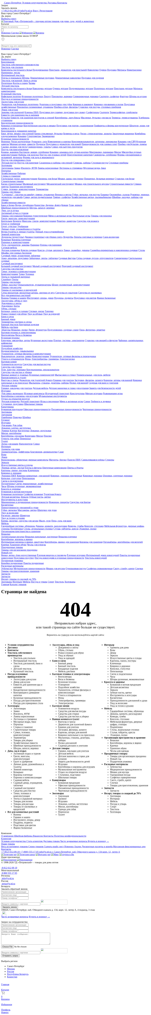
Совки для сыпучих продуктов (67, 147)
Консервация (7, 62)
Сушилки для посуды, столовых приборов (99, 107)
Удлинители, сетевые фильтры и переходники (73, 356)
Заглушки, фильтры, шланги (88, 380)
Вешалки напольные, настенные (41, 536)
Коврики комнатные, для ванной (33, 475)
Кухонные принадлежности (15, 139)
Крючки (5, 544)
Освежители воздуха (11, 364)
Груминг (5, 420)
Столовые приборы (118, 162)
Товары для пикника (101, 216)
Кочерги (17, 221)
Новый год (6, 552)
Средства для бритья (80, 502)
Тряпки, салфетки (62, 197)
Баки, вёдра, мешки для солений (17, 133)
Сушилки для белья (124, 178)
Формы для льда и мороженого (38, 157)
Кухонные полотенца (32, 96)
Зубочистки (7, 568)
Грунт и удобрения (10, 223)
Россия (10, 971)
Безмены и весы (71, 133)
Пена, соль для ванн (61, 521)
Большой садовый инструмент (16, 266)
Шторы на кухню (138, 96)
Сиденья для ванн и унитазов (103, 383)
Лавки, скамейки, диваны (77, 250)
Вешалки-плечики (67, 536)
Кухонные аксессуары (42, 340)
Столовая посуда (99, 162)
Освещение (7, 345)
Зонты (16, 306)
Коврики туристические (35, 216)
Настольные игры (81, 216)
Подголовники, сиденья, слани (63, 330)
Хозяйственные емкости (13, 202)
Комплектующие (9, 274)
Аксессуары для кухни (12, 101)
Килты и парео (20, 83)
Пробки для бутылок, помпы (132, 144)
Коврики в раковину (83, 104)
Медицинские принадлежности (29, 568)
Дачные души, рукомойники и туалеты (20, 229)
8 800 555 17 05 (9, 873)
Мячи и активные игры (60, 216)
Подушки (112, 70)
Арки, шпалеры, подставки (15, 258)
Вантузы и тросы (9, 380)
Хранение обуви (18, 544)
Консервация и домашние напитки (18, 131)
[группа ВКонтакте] (66, 854)
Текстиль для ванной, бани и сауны (19, 80)
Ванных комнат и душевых (15, 375)
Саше (61, 452)
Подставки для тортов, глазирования (74, 125)
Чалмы (31, 83)
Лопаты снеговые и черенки (88, 237)
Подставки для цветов (85, 298)
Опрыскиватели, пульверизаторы (34, 284)
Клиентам (6, 838)
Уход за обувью (35, 314)
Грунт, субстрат (9, 226)
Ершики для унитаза (63, 380)
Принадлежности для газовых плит (99, 144)
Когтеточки (23, 430)
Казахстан (12, 977)
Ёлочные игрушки (76, 555)
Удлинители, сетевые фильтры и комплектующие (26, 353)
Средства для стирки (11, 367)
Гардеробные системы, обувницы (18, 526)
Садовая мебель (9, 247)
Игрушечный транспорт (57, 393)
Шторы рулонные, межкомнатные (24, 486)
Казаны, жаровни (10, 152)
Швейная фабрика (23, 836)
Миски (117, 152)
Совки (36, 444)
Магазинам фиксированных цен (129, 846)
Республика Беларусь (17, 974)
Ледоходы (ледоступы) (12, 237)
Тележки (29, 274)
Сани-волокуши (111, 237)
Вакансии (38, 836)
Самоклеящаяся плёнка (93, 460)
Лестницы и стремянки (71, 168)
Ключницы (33, 470)
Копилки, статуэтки (11, 478)
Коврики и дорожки (11, 473)
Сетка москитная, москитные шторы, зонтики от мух (28, 292)
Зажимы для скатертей (12, 112)
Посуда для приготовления (14, 149)
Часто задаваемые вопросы (74, 841)
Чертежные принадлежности (96, 409)
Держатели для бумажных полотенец (19, 104)
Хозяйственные (9, 173)
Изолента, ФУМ (29, 168)
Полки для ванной (78, 383)
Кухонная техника (10, 338)
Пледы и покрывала (11, 78)
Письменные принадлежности (66, 409)
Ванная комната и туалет (13, 377)
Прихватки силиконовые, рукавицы (35, 107)
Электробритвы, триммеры (45, 359)
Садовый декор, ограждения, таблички (20, 255)
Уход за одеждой (51, 314)
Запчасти (5, 574)
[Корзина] (38, 33)
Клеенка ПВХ (31, 112)
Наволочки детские (42, 88)
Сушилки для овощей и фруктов (101, 340)
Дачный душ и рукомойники (49, 231)
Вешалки (5, 534)
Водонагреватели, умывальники (17, 351)
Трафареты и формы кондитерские (111, 125)
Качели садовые (29, 250)
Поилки (48, 436)
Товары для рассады (11, 287)
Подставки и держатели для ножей (63, 144)
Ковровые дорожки (92, 475)
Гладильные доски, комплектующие (19, 178)
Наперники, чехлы (10, 72)
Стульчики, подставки (12, 404)
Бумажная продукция (12, 409)
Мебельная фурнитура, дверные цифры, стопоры (126, 723)
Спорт (51, 582)
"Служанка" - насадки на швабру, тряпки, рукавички (27, 194)
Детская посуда (9, 162)
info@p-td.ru (26, 10)
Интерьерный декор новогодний (102, 555)
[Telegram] (1, 914)
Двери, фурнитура (37, 330)
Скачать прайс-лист (54, 846)
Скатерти (104, 112)
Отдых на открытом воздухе (15, 399)
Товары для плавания (12, 216)
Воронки (5, 141)
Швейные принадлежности (15, 208)
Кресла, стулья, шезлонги (50, 250)
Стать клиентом (34, 841)
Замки (17, 168)
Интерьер (6, 446)
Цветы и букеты (75, 467)
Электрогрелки (67, 359)
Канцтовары (7, 406)
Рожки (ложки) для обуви (14, 314)
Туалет (4, 441)
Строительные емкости (121, 184)
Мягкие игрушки (93, 393)
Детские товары (9, 385)
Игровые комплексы (34, 393)
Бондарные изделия (29, 324)
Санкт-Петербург (13, 2)
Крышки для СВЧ (127, 141)
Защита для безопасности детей (105, 388)
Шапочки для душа (47, 510)
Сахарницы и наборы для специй (56, 162)
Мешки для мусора (55, 568)
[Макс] (55, 854)
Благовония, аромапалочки (44, 452)
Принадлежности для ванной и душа (19, 507)
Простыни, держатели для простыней (68, 70)
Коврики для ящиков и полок (108, 104)
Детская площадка (10, 401)
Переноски (25, 438)
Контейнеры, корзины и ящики (17, 539)
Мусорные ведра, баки (94, 168)
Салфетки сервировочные (100, 568)
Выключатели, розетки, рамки (16, 356)
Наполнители (26, 444)
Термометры (42, 189)
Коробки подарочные (12, 563)
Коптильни (6, 221)
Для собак (17, 425)
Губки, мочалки (9, 510)
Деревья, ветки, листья (12, 467)
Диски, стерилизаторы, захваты (96, 133)
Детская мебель (40, 388)
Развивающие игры (113, 393)
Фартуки (124, 96)
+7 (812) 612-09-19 (10, 10)
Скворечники (121, 258)
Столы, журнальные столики (38, 528)
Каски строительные (11, 184)
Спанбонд (6, 279)
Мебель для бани (9, 327)
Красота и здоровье (11, 489)
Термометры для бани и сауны (16, 322)
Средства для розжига (88, 221)
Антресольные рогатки (12, 536)
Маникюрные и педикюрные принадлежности (24, 502)
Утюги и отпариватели (12, 359)
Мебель (5, 523)
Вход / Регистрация (42, 10)
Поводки (17, 417)
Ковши (64, 205)
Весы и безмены (23, 335)
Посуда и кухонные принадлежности (19, 99)
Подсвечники (8, 483)
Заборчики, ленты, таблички (43, 258)
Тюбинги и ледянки (101, 401)
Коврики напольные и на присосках (76, 735)
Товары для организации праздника (19, 550)
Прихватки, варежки (61, 96)
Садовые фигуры (67, 258)
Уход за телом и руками (13, 518)
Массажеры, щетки (27, 510)
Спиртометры (34, 136)
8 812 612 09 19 (9, 867)
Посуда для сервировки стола (16, 160)
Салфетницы (92, 112)
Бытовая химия (9, 361)
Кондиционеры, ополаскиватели (42, 369)
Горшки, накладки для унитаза (16, 388)
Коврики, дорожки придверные (66, 475)
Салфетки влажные (33, 494)
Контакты (62, 2)
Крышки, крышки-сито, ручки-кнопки (69, 152)
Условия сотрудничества (34, 2)
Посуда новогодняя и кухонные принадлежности (59, 558)
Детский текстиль (10, 86)
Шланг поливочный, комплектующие (71, 284)
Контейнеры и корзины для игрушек (19, 396)
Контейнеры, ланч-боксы (67, 117)
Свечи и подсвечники (12, 481)
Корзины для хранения (90, 542)
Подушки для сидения (92, 78)
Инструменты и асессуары (14, 499)
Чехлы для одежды (36, 544)
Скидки (15, 33)
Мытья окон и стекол (65, 375)
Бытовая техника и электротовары (18, 332)
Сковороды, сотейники (105, 155)
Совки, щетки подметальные (37, 197)
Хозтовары (6, 165)
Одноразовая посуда (76, 568)
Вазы (3, 454)
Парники (34, 245)
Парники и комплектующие (15, 242)
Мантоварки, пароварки (101, 152)
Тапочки (49, 311)
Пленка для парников (51, 245)
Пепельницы (28, 478)
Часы (3, 486)
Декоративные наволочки (68, 78)
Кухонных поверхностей (41, 375)
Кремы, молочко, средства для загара (19, 521)
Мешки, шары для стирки (70, 178)
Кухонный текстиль (11, 94)
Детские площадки (10, 250)
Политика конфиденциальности (70, 836)
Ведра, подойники (24, 205)
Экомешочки (48, 136)
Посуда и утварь (39, 582)
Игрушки (6, 391)
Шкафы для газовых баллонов (16, 253)
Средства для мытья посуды (37, 364)
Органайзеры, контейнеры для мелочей (123, 542)
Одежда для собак (10, 438)
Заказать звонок (9, 907)
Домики (5, 430)
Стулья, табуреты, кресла (65, 528)
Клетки (13, 430)
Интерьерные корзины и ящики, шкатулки (22, 542)
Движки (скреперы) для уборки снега (43, 237)
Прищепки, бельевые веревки (99, 178)
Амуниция (6, 414)
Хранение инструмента (21, 186)
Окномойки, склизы (119, 194)
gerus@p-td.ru (8, 883)
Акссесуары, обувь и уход (14, 300)
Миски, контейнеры (11, 433)
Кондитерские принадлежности (17, 123)
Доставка (52, 2)
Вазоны (5, 298)
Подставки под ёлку (24, 558)
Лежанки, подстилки (40, 430)
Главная (5, 584)
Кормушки (30, 436)
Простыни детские (123, 88)
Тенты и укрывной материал (15, 277)
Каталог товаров (18, 584)
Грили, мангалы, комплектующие (18, 218)
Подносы (40, 144)
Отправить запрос (10, 956)
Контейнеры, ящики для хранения (62, 542)
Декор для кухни (9, 109)
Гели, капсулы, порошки (13, 369)
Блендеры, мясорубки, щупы (15, 340)
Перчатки (6, 170)
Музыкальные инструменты (53, 396)
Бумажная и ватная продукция (16, 491)
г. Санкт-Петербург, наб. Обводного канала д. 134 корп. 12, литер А (86, 852)
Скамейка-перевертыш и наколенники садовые (114, 250)
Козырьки (6, 239)
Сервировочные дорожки (86, 96)
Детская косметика (10, 497)
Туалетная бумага (52, 494)
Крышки (22, 136)
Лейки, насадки (9, 284)
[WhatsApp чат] (43, 854)
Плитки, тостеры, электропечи (68, 340)
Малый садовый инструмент (46, 266)
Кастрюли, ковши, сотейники (34, 152)
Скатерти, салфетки (109, 96)
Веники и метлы (63, 194)
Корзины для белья (47, 178)
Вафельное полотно (11, 96)
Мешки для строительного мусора (92, 184)
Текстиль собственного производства (20, 64)
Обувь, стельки (8, 308)
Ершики (105, 194)
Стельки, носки (36, 311)
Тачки (22, 274)
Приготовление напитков (80, 155)
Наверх (5, 1012)
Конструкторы (77, 393)
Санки (87, 401)
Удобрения (22, 226)
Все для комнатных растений (16, 295)
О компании (7, 836)
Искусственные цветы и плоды (17, 465)
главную (65, 635)
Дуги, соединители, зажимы (15, 245)
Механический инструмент (60, 184)
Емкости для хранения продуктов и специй (32, 117)
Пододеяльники (40, 70)
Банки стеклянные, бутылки (48, 133)
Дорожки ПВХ (8, 475)
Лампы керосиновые (48, 168)
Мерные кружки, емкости (22, 144)
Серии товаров (36, 846)
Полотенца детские (103, 88)
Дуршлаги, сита (39, 141)
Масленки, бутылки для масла (96, 117)
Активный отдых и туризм (14, 213)
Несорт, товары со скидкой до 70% (18, 579)
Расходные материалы (12, 566)
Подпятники (16, 528)
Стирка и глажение (10, 176)
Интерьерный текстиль (12, 75)
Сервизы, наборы (82, 162)
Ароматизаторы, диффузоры (15, 452)
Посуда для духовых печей (53, 155)
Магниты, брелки (58, 460)
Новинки (6, 33)
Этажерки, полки (87, 528)
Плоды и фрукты (33, 467)
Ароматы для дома (10, 449)
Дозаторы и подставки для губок (55, 104)
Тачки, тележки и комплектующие (18, 271)
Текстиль (59, 582)
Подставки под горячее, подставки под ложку (62, 112)
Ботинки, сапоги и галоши (14, 311)
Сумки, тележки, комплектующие (18, 189)
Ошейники (6, 417)
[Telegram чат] (9, 854)
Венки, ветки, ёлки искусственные (18, 555)
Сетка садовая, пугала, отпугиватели (95, 258)
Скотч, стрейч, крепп (123, 568)
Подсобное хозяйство (12, 348)
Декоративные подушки (42, 78)
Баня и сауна (7, 316)
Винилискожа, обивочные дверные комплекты (24, 460)
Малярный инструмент (34, 184)
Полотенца (6, 83)
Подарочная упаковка (12, 560)
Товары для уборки (10, 192)
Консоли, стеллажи (94, 526)
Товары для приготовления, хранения (20, 571)
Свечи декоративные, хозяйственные (34, 483)
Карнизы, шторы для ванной (118, 380)
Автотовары (7, 168)
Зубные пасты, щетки (40, 497)
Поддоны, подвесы (63, 298)
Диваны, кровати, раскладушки (51, 526)
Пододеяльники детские (81, 88)
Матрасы (121, 70)
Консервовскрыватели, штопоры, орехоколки (94, 141)
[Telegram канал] (26, 854)
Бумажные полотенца (12, 494)
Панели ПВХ (74, 460)
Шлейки (26, 417)
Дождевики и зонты (11, 303)
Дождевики (7, 306)
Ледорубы (68, 237)
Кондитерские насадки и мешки (39, 125)
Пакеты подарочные (33, 563)
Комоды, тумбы (76, 526)
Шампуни (25, 515)
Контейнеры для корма (12, 436)
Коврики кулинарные (12, 125)
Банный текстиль (10, 324)
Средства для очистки (12, 269)
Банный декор (8, 319)
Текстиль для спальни (12, 67)
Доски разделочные (21, 141)
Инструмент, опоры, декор (40, 298)
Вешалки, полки (19, 330)
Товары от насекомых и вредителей (19, 290)
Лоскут (47, 96)
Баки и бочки (8, 205)
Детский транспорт (30, 401)
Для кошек (6, 425)
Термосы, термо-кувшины (125, 117)
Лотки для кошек (9, 444)
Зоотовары (6, 412)
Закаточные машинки (123, 133)
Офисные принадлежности (37, 409)
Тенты (15, 279)
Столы (141, 250)
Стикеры (109, 460)
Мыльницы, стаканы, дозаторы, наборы (49, 383)
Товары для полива (10, 282)
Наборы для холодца (28, 155)
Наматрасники (134, 70)
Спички (139, 568)
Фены (28, 359)
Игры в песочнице (49, 401)
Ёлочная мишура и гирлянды (51, 555)
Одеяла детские (60, 88)
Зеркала (5, 462)
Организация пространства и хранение (21, 531)
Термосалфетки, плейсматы (123, 112)
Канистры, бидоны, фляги (47, 205)
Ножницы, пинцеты (59, 502)
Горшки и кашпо (17, 298)
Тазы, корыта (75, 205)
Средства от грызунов (66, 292)
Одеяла (102, 70)
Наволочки (93, 70)
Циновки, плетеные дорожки (117, 475)
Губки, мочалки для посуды (86, 194)
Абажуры (6, 330)
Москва (11, 969)
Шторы (25, 78)
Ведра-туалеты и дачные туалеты (18, 231)
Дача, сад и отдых (10, 210)
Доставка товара (51, 841)
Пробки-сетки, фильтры (66, 107)
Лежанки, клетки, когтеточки (16, 428)
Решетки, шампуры (66, 221)
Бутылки (5, 117)
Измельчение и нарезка (59, 141)
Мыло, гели (45, 521)
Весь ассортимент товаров (14, 846)
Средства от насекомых (90, 292)
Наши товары (8, 844)
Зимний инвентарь (10, 234)
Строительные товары (12, 181)
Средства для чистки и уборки (16, 372)
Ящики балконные (106, 298)
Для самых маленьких (12, 393)
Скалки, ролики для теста (14, 147)
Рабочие (21, 173)
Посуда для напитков (27, 162)
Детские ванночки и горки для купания (69, 388)
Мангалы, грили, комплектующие (39, 221)
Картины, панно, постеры (14, 470)
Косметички (7, 505)
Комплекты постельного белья (16, 70)
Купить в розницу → (98, 841)
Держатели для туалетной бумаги (36, 380)
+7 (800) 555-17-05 (29, 852)
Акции (78, 846)
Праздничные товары (12, 547)
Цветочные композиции (54, 467)
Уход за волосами (10, 513)
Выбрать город (8, 18)
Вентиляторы (8, 335)
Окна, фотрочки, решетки (92, 330)
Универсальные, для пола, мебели (93, 375)
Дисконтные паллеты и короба (97, 846)
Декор (4, 457)
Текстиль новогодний (96, 558)
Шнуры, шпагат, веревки (42, 208)
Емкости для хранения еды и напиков (20, 115)
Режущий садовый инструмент (77, 266)
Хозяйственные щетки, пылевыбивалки (91, 197)
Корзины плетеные (21, 239)
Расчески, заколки (10, 515)
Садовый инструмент (12, 263)
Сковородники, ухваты (39, 147)
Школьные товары (33, 404)
